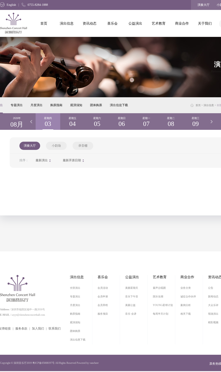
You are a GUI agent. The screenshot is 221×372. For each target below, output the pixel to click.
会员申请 (103, 296)
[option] (48, 121)
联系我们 (55, 328)
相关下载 (185, 313)
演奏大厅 (203, 4)
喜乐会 (112, 23)
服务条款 (21, 328)
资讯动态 (89, 23)
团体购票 (96, 105)
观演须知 (76, 105)
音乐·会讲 (130, 313)
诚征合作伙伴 (188, 296)
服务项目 (103, 313)
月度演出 (36, 105)
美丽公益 (130, 305)
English (11, 4)
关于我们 (205, 23)
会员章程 (103, 305)
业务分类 (185, 287)
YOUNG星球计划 (163, 305)
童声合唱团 (159, 287)
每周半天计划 (160, 313)
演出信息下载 (119, 105)
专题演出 (17, 105)
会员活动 (103, 287)
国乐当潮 (158, 296)
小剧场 (56, 145)
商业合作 (182, 23)
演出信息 (67, 23)
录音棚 (82, 145)
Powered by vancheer (88, 362)
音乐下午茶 (131, 296)
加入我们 (38, 328)
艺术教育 (159, 23)
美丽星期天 (131, 287)
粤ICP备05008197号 (43, 362)
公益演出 (135, 23)
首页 (43, 23)
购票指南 (56, 105)
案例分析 (185, 305)
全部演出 (75, 287)
